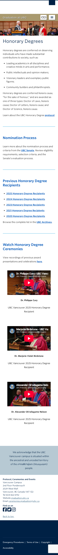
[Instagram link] (14, 510)
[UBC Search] (52, 3)
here (39, 261)
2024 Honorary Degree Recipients (25, 199)
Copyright (45, 542)
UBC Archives (44, 222)
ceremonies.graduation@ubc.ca (24, 501)
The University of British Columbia (21, 5)
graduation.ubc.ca (20, 498)
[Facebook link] (5, 510)
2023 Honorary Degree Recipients (25, 205)
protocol (49, 115)
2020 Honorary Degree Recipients (25, 216)
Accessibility (8, 548)
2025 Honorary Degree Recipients (25, 193)
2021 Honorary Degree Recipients (25, 210)
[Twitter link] (9, 510)
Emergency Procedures (13, 542)
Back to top (8, 516)
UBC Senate (27, 150)
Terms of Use (32, 542)
